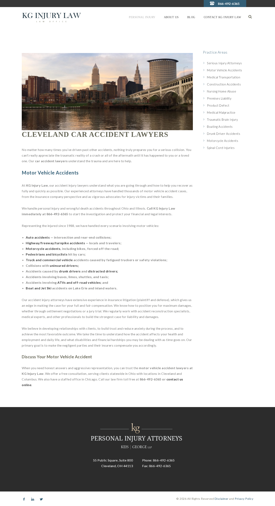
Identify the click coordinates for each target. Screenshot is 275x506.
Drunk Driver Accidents (223, 133)
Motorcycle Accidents (222, 140)
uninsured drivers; (64, 265)
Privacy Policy (244, 498)
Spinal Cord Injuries (221, 148)
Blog (191, 17)
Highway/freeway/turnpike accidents (55, 243)
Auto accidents (38, 237)
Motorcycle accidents (43, 248)
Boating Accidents (220, 126)
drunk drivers (70, 271)
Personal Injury (142, 17)
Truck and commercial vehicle (49, 260)
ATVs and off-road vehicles (79, 282)
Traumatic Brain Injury (222, 119)
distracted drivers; (103, 271)
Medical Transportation (223, 77)
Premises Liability (219, 98)
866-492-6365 (229, 3)
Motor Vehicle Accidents (224, 70)
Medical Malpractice (221, 112)
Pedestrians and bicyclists (46, 254)
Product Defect (218, 105)
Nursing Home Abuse (221, 91)
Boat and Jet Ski (38, 288)
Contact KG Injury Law (222, 17)
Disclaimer (221, 498)
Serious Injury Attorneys (224, 63)
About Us (171, 17)
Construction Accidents (224, 84)
